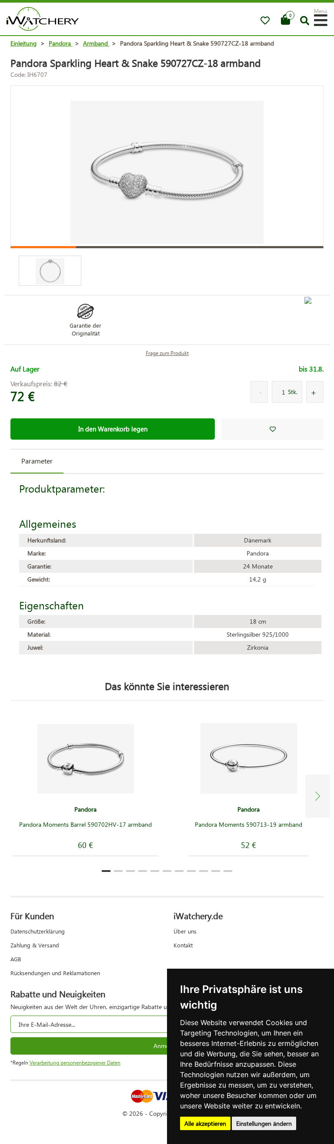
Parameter (37, 460)
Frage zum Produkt (167, 353)
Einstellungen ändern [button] (264, 1123)
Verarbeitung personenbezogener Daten (75, 1062)
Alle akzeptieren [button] (205, 1123)
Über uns (185, 931)
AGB (15, 959)
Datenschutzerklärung (37, 931)
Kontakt (183, 945)
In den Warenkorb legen (112, 428)
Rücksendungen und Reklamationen (55, 972)
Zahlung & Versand (34, 945)
